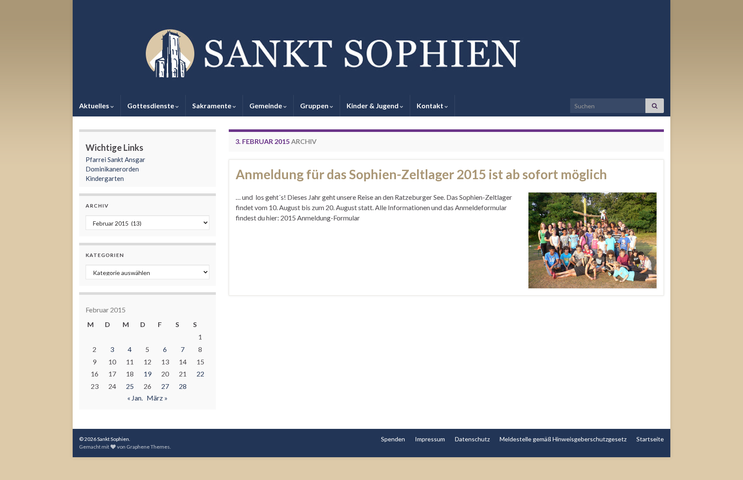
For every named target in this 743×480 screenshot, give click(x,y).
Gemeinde (266, 105)
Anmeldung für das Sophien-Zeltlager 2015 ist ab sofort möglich (421, 174)
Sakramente (212, 105)
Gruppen (315, 105)
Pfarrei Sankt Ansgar (115, 159)
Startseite (650, 439)
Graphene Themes (148, 446)
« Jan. (135, 398)
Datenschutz (472, 439)
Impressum (430, 439)
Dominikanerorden (112, 169)
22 (200, 374)
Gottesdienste (151, 105)
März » (157, 398)
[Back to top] (723, 460)
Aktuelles (95, 105)
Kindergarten (105, 178)
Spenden (393, 439)
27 (165, 386)
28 (183, 386)
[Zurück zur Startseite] (371, 52)
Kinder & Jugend (373, 105)
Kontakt (431, 105)
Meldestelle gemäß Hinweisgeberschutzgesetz (563, 439)
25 (130, 386)
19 (147, 374)
